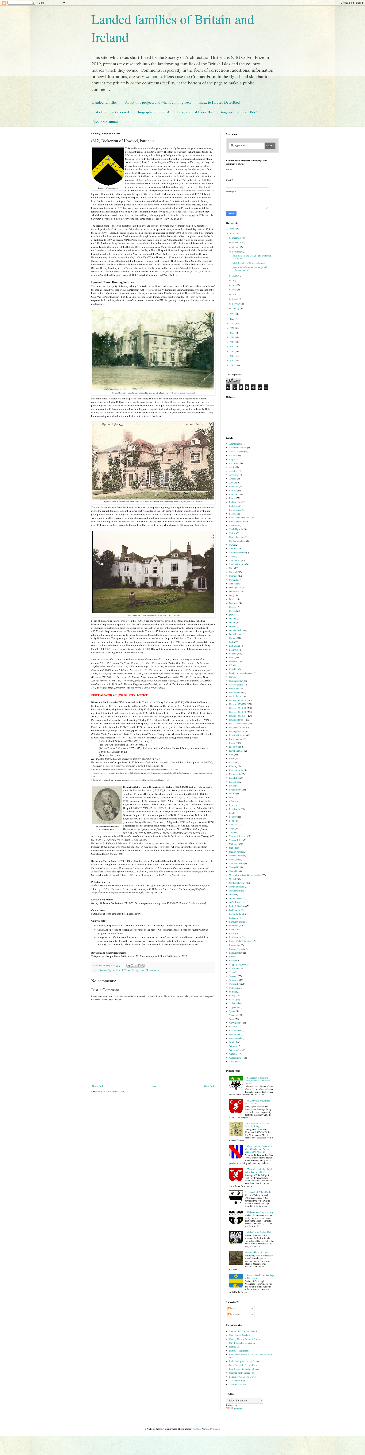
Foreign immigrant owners (241, 672)
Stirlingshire (234, 987)
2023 (232, 318)
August (236, 275)
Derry (231, 595)
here (200, 720)
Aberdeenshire (235, 443)
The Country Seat (237, 1380)
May (234, 289)
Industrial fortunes (237, 735)
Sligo (231, 972)
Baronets (103, 970)
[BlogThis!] (132, 966)
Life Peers (233, 801)
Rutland (232, 956)
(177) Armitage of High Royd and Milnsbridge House (258, 1170)
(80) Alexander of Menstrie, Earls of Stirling (257, 1125)
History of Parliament (238, 1350)
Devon (232, 598)
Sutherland (234, 1003)
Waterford (233, 1026)
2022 (232, 323)
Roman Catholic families (240, 941)
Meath (232, 832)
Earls (231, 641)
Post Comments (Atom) (114, 1091)
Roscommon (234, 944)
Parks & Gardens (237, 905)
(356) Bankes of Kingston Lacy (259, 1212)
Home (153, 1085)
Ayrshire (233, 482)
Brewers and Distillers (239, 517)
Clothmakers (234, 560)
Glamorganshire (236, 680)
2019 (232, 337)
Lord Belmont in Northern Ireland (244, 1368)
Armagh (232, 478)
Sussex (232, 999)
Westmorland (235, 1038)
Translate (238, 1408)
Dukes (232, 626)
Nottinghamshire (236, 890)
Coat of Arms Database (239, 1334)
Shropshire (234, 968)
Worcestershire (235, 1057)
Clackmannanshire (237, 552)
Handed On (234, 1346)
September (237, 251)
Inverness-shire (236, 739)
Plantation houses (237, 921)
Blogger (216, 1428)
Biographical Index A (153, 112)
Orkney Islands (236, 898)
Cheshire (233, 548)
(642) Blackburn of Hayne (256, 1252)
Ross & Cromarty (237, 948)
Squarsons (234, 979)
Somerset (233, 975)
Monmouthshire (236, 863)
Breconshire (234, 513)
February (236, 303)
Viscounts (233, 1014)
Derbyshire (234, 591)
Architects (233, 470)
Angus (232, 459)
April (235, 294)
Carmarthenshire (236, 536)
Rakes (232, 933)
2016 (232, 351)
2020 (232, 332)
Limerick (233, 804)
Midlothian (234, 847)
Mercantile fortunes (238, 836)
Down (232, 618)
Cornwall (233, 571)
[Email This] (128, 966)
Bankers (232, 490)
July (234, 280)
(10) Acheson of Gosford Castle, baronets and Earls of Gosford (257, 1080)
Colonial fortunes (237, 564)
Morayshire (234, 867)
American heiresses (238, 447)
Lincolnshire (234, 808)
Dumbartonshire (236, 630)
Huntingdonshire (138, 970)
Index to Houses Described (219, 102)
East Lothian (234, 645)
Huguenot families (237, 727)
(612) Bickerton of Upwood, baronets (249, 262)
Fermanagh (234, 661)
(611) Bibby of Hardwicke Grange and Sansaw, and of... (249, 268)
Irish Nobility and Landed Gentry (244, 1361)
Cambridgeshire (236, 529)
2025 (232, 233)
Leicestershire (235, 789)
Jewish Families (236, 750)
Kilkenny (233, 766)
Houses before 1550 (238, 723)
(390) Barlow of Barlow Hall (258, 1232)
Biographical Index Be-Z (238, 112)
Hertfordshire (235, 696)
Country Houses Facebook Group (244, 1338)
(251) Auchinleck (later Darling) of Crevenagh (259, 1276)
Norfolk (232, 878)
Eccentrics (233, 649)
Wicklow (233, 1045)
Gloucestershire (236, 684)
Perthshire (233, 917)
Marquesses (234, 824)
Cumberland (234, 583)
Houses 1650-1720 (237, 703)
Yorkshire (233, 1061)
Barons (232, 497)
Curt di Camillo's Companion (242, 1342)
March (235, 298)
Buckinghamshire (237, 521)
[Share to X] (135, 966)
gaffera (197, 1428)
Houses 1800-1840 (123, 970)
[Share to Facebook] (139, 966)
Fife (231, 665)
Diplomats (233, 602)
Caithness (233, 525)
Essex (231, 657)
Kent (231, 754)
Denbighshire (235, 587)
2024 (232, 313)
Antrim (232, 466)
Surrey (232, 995)
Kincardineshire (236, 770)
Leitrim (232, 793)
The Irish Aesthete (237, 1384)
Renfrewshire (235, 937)
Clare (231, 556)
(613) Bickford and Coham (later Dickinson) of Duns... (252, 257)
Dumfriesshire (235, 634)
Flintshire (233, 669)
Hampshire (234, 688)
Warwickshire (235, 1022)
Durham (232, 637)
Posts (233, 1308)
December (237, 237)
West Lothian (235, 1030)
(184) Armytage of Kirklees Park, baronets (257, 1102)
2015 (232, 355)
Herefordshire (235, 692)
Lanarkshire (234, 777)
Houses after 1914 (237, 719)
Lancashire (234, 781)
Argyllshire (234, 474)
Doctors (232, 606)
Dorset (232, 614)
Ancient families (236, 451)
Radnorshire (234, 929)
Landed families (104, 102)
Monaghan (234, 859)
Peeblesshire (234, 909)
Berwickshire (235, 509)
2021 (232, 327)
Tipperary (233, 1007)
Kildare (232, 762)
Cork (231, 567)
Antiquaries (234, 463)
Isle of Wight (235, 746)
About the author (105, 121)
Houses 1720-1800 (237, 707)
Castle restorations (237, 540)
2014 (232, 360)
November (237, 242)
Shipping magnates (237, 964)
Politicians (233, 925)
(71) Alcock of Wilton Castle (258, 1191)
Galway (232, 676)
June (234, 284)
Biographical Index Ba (194, 112)
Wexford (233, 1042)
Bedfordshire (235, 501)
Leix (231, 797)
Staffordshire (235, 983)
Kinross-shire (235, 773)
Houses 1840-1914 (237, 715)
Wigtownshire (235, 1049)
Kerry (231, 758)
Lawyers (233, 785)
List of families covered (110, 112)
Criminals (233, 579)
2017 (232, 346)
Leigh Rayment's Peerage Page (243, 1364)
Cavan (232, 544)
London (232, 812)
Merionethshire (236, 840)
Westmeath (234, 1034)
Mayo (231, 828)
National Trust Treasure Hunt (242, 1372)
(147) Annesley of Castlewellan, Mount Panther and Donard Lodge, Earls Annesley (259, 1149)
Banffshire (233, 486)
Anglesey (233, 455)
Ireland (232, 742)
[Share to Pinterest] (143, 966)
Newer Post (97, 1085)
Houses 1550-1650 (237, 700)
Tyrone (232, 1010)
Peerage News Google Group (242, 1376)
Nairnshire (234, 871)
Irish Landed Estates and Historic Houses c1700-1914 (251, 1356)
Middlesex (234, 843)
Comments (236, 1314)
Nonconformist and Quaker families (245, 874)
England (111, 970)
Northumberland (236, 886)
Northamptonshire (237, 882)
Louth (231, 820)
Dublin (232, 622)
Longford (233, 816)
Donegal (233, 610)
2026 (232, 228)
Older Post (209, 1085)
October (236, 247)
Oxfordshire (234, 902)
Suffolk (232, 991)
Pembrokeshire (236, 913)
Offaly (232, 894)
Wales (231, 1018)
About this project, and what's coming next (158, 102)
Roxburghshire (236, 952)
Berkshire (233, 505)
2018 (232, 341)
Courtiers (233, 575)
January (236, 308)
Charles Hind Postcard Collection (244, 1331)
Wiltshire (233, 1053)
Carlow (232, 533)
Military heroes (152, 970)
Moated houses (236, 855)
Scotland (233, 960)
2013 (232, 365)
